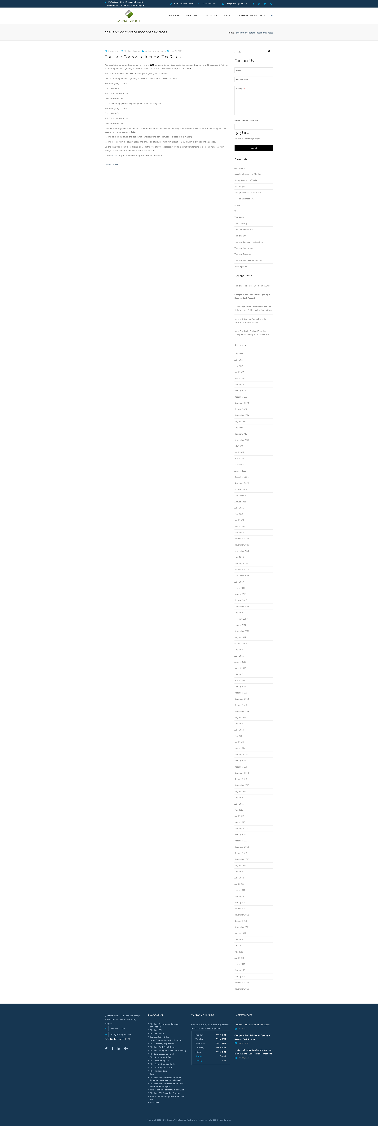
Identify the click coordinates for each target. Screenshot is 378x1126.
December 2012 (241, 840)
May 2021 (238, 514)
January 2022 (240, 471)
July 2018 (238, 612)
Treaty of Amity (157, 1033)
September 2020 (241, 551)
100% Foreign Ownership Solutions (166, 1040)
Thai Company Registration (162, 1043)
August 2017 (240, 637)
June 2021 (239, 507)
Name (239, 70)
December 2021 (241, 477)
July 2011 (238, 939)
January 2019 (240, 594)
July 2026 (238, 353)
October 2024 (240, 409)
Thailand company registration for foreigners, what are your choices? (165, 1079)
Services (174, 15)
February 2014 (241, 754)
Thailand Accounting (243, 229)
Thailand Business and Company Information (164, 1025)
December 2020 (241, 538)
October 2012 (240, 853)
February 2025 (241, 384)
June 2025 (239, 359)
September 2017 (241, 631)
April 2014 (239, 742)
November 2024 (241, 403)
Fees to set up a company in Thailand (167, 1089)
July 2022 (238, 446)
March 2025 (239, 378)
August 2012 (240, 865)
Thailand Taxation (132, 51)
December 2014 (241, 692)
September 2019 (241, 575)
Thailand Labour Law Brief (162, 1054)
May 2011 (238, 951)
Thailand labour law (243, 248)
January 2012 (240, 902)
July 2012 (238, 871)
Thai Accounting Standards (162, 1064)
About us (191, 15)
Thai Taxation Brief (158, 1071)
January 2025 (240, 390)
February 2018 (241, 619)
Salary (237, 205)
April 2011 (239, 958)
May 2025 (238, 366)
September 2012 (241, 859)
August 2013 (240, 791)
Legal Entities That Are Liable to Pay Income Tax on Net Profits (250, 321)
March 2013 (239, 822)
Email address (243, 79)
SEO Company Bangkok (222, 1120)
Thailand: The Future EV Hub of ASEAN (251, 285)
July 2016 (238, 649)
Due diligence (240, 186)
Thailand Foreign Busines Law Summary (168, 1050)
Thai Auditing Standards (161, 1067)
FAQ (152, 1074)
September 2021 (241, 495)
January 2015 (240, 686)
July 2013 (238, 797)
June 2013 (239, 803)
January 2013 (240, 834)
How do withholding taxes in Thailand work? (167, 1097)
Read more (111, 164)
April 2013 (239, 816)
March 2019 (239, 588)
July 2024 (238, 427)
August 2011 (240, 933)
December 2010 (241, 982)
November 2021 (241, 483)
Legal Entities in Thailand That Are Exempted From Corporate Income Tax (251, 333)
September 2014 (241, 711)
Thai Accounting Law (159, 1060)
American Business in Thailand (248, 174)
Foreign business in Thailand (247, 192)
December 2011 (241, 908)
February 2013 (241, 828)
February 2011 (241, 970)
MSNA (114, 155)
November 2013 (241, 773)
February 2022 (241, 464)
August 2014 (240, 717)
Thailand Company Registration (248, 242)
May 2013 (238, 810)
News (227, 15)
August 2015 (240, 668)
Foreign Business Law (244, 198)
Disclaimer (154, 1102)
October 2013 (240, 779)
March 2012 (239, 890)
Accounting (239, 168)
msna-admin (160, 51)
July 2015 (238, 674)
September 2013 (241, 785)
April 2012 (239, 884)
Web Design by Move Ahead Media (199, 1120)
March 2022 (239, 458)
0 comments (113, 51)
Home (231, 32)
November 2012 (241, 847)
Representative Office (159, 1037)
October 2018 (240, 600)
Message (240, 88)
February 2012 (241, 896)
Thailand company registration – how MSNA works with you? (167, 1085)
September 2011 (241, 927)
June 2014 (239, 729)
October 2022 (240, 434)
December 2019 (241, 569)
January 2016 (240, 662)
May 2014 (238, 736)
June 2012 (239, 877)
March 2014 (239, 748)
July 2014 (238, 723)
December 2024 (241, 396)
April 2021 (239, 520)
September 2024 (241, 415)
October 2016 (240, 643)
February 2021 (241, 532)
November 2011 (241, 914)
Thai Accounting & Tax (160, 1057)
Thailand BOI (240, 235)
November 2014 (241, 699)
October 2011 (240, 921)
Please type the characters (247, 120)
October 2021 (240, 489)
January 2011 (240, 976)
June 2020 (239, 557)
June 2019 (239, 581)
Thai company (240, 223)
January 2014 (240, 760)
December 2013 (241, 766)
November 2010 (241, 988)
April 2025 (239, 372)
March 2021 (239, 526)
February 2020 (241, 563)
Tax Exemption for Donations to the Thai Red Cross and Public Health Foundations (253, 308)
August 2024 (240, 421)
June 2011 (239, 945)
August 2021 (240, 501)
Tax (236, 211)
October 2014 (240, 705)
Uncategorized (240, 266)
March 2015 (239, 680)
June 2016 (239, 656)
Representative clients (251, 15)
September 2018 (241, 606)
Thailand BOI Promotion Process (165, 1093)
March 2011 (239, 964)
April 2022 (239, 452)
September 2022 (241, 440)
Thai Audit (239, 217)
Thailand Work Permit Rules (162, 1047)
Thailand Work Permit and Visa (248, 260)
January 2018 (240, 625)
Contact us (210, 15)
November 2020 (241, 544)
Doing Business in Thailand (246, 180)
